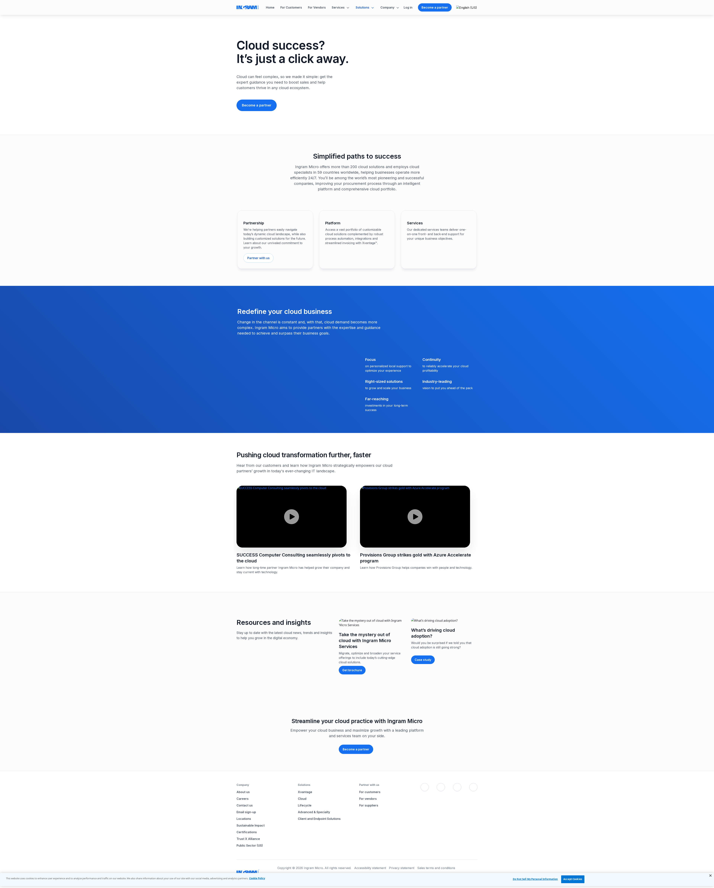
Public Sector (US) (250, 845)
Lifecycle (304, 805)
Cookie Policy (257, 878)
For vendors (368, 799)
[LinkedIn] (457, 787)
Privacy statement (401, 868)
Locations (244, 819)
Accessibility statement (370, 868)
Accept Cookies (572, 879)
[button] (341, 7)
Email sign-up (246, 812)
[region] (357, 879)
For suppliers (368, 805)
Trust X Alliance (248, 839)
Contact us (245, 805)
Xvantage (305, 792)
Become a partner (435, 7)
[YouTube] (473, 787)
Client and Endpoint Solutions (319, 819)
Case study (423, 660)
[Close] (710, 875)
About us (243, 792)
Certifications (247, 832)
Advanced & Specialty (314, 812)
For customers (369, 792)
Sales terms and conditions (436, 868)
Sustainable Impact (251, 825)
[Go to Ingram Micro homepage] (247, 7)
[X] (441, 787)
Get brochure (352, 670)
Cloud (302, 799)
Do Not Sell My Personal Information (535, 879)
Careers (243, 799)
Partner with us (258, 258)
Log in (408, 7)
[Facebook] (425, 787)
